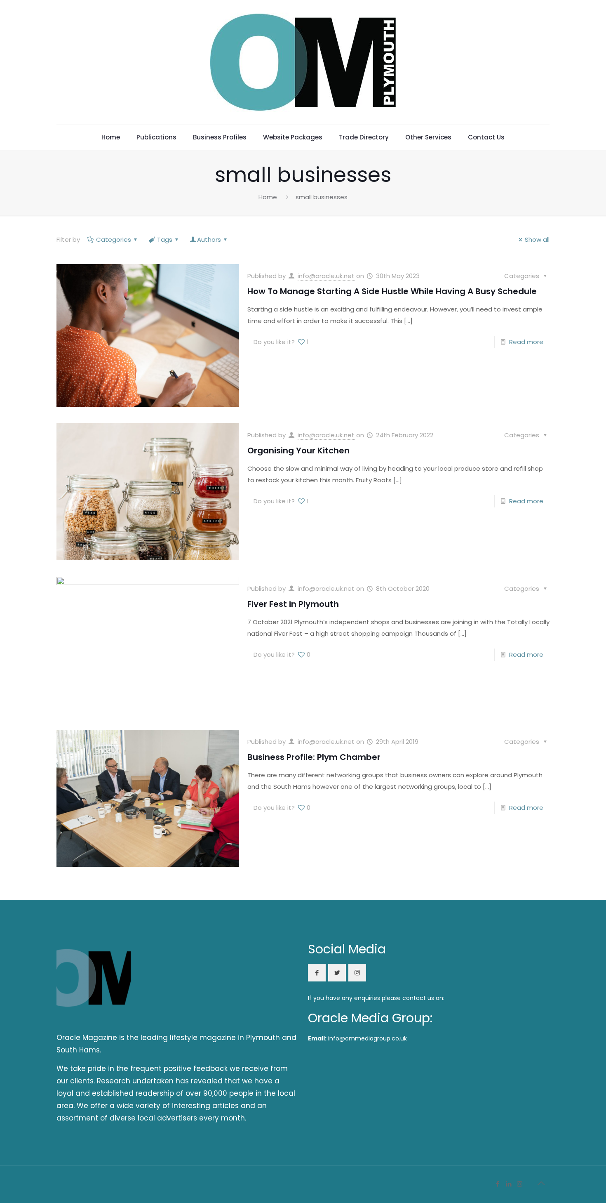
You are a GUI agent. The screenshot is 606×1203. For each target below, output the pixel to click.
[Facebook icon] (497, 1183)
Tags (164, 239)
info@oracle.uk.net (326, 275)
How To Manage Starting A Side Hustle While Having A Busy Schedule (392, 291)
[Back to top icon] (541, 1183)
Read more (526, 341)
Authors (209, 239)
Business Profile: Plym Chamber (314, 757)
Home (267, 197)
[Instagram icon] (519, 1183)
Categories (113, 239)
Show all (537, 239)
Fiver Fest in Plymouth (293, 604)
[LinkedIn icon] (508, 1183)
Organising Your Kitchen (298, 450)
